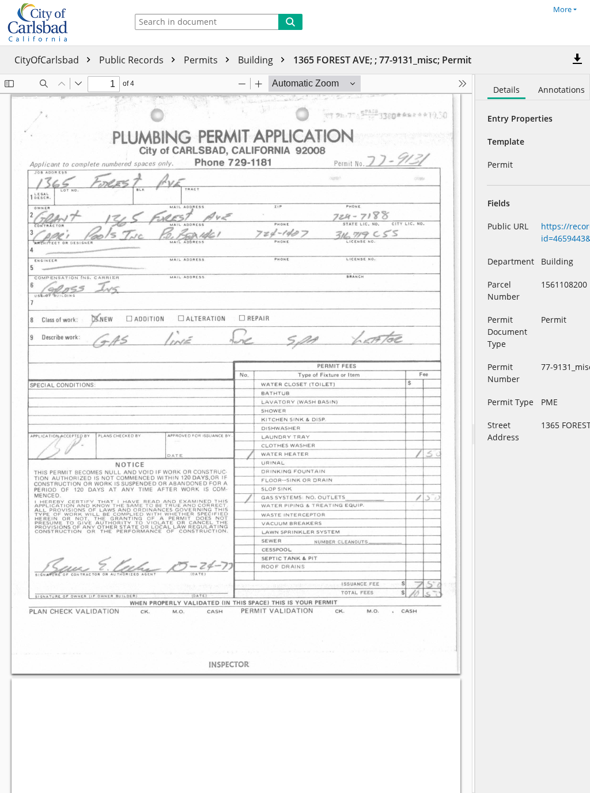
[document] (532, 433)
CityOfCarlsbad (47, 60)
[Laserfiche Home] (60, 23)
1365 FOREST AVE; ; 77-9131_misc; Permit (382, 60)
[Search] (290, 22)
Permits (202, 60)
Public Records (132, 60)
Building (256, 60)
